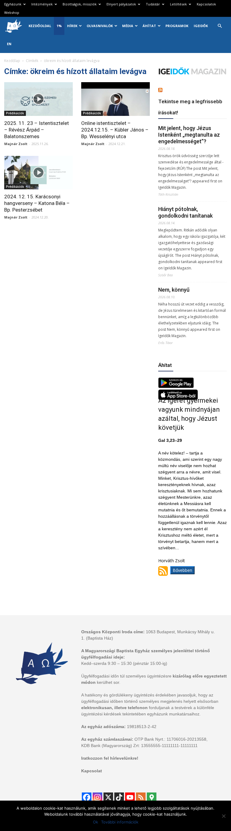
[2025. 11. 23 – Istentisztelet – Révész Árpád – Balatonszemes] (38, 99)
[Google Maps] (151, 797)
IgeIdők (201, 25)
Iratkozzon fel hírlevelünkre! (109, 758)
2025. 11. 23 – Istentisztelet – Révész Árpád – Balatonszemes (36, 129)
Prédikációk (15, 113)
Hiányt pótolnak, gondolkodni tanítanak (185, 212)
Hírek (72, 25)
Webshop (11, 12)
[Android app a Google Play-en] (176, 386)
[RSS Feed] (141, 797)
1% (59, 25)
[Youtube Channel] (130, 797)
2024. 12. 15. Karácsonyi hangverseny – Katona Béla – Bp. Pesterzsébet (37, 203)
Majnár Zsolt (15, 143)
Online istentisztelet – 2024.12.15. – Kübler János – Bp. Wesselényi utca (115, 129)
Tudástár (153, 4)
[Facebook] (86, 797)
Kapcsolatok (206, 4)
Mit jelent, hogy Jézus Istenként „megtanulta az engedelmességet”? (189, 134)
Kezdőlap (12, 60)
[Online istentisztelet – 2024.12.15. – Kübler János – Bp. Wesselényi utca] (115, 99)
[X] (108, 797)
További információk (119, 822)
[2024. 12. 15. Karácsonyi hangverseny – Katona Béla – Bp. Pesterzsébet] (38, 173)
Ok (95, 822)
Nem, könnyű (173, 290)
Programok (176, 25)
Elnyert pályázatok (121, 4)
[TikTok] (119, 797)
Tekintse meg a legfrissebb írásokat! (190, 107)
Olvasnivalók (100, 25)
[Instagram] (97, 797)
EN (9, 44)
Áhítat (149, 25)
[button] (219, 26)
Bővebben (182, 570)
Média (127, 25)
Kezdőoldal (40, 25)
